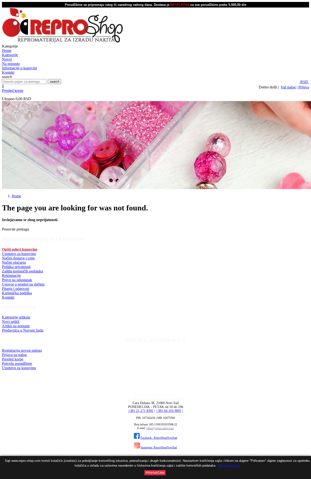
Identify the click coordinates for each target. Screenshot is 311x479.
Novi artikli (10, 321)
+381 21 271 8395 (140, 411)
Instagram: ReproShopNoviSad (159, 447)
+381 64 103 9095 (168, 411)
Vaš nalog (288, 87)
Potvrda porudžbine (17, 363)
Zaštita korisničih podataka (22, 271)
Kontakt (8, 297)
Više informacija (228, 465)
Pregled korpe (12, 90)
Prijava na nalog (14, 355)
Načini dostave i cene (18, 258)
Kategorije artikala (16, 317)
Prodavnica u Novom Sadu (22, 330)
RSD (304, 82)
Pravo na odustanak (17, 280)
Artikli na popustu (16, 326)
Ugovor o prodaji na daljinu (23, 284)
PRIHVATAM (155, 473)
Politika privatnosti (16, 267)
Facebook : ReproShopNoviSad (158, 437)
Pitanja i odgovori (15, 289)
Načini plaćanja (14, 262)
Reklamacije (11, 275)
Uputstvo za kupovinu (19, 254)
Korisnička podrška (17, 293)
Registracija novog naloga (22, 350)
